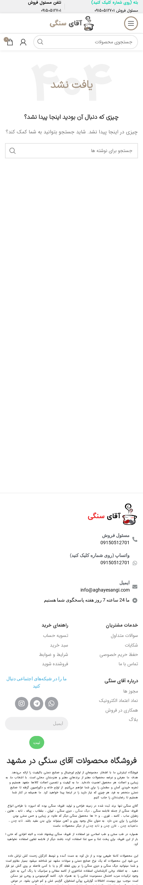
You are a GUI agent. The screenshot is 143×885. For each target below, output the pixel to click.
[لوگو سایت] (71, 23)
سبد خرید (59, 645)
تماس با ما (128, 664)
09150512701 (104, 10)
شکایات (131, 645)
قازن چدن (110, 826)
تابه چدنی (92, 826)
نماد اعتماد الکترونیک (118, 700)
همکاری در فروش (121, 710)
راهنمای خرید (55, 625)
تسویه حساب (55, 635)
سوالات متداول (124, 635)
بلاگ (133, 719)
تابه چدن (17, 821)
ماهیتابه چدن (129, 826)
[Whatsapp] (51, 703)
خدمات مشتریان (122, 625)
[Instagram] (21, 703)
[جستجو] (40, 42)
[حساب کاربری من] (23, 42)
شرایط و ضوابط (53, 654)
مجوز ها (130, 691)
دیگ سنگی (82, 811)
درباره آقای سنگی (121, 681)
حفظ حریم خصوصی (118, 654)
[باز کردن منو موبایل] (131, 23)
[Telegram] (36, 703)
